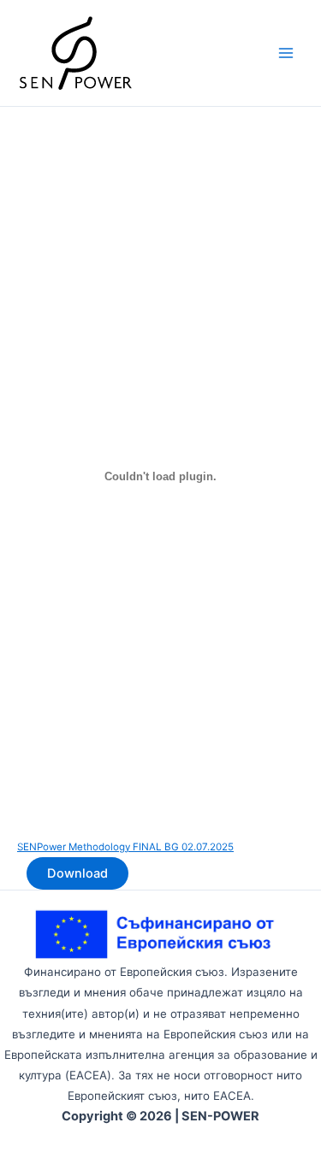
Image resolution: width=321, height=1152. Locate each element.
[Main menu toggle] (286, 53)
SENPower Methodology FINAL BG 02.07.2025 (125, 847)
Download (77, 873)
